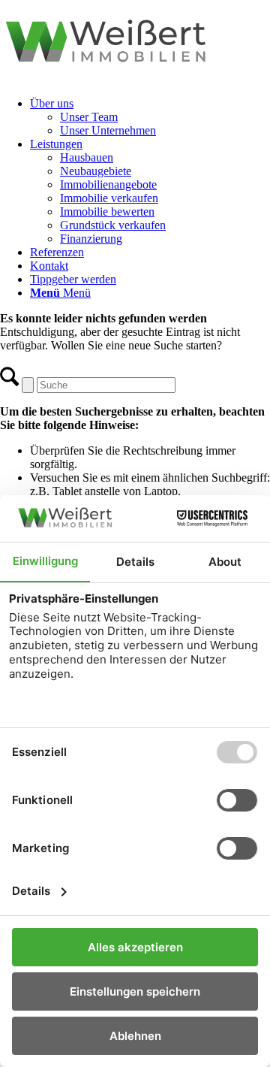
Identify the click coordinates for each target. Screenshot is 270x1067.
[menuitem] (150, 117)
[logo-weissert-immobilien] (135, 77)
